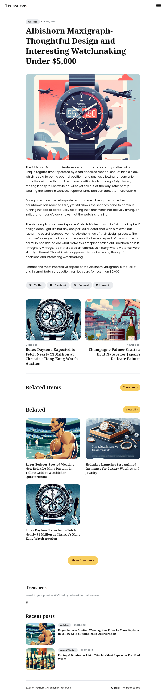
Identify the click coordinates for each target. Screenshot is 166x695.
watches (32, 21)
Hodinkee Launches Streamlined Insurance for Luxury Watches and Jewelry (112, 468)
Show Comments (83, 560)
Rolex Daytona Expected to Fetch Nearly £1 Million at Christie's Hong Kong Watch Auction (52, 356)
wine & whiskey (68, 650)
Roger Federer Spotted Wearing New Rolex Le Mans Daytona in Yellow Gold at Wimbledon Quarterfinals (50, 470)
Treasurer (129, 387)
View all (131, 409)
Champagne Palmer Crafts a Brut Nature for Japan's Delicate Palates (114, 354)
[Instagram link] (27, 603)
